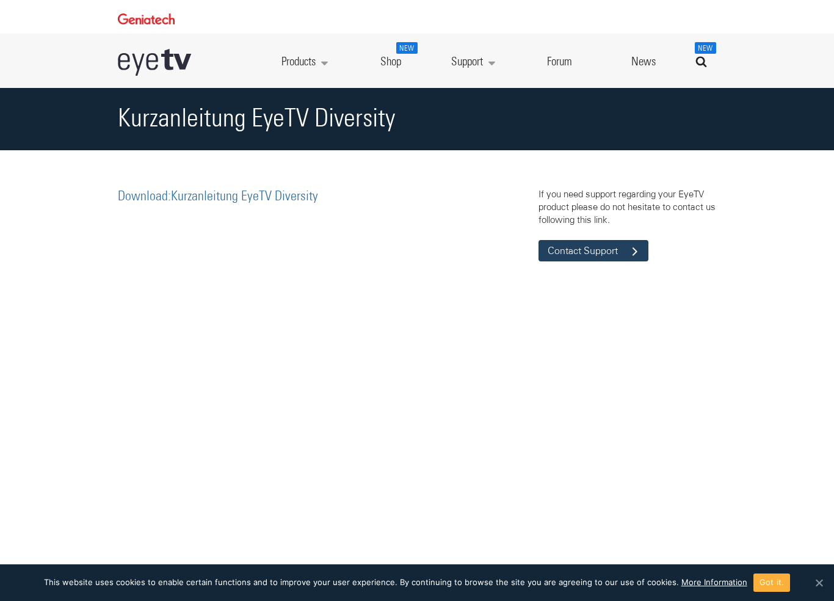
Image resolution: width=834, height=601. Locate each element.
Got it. (772, 582)
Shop (397, 56)
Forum (559, 62)
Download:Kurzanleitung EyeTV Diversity (218, 196)
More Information (714, 582)
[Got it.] (819, 583)
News (643, 62)
